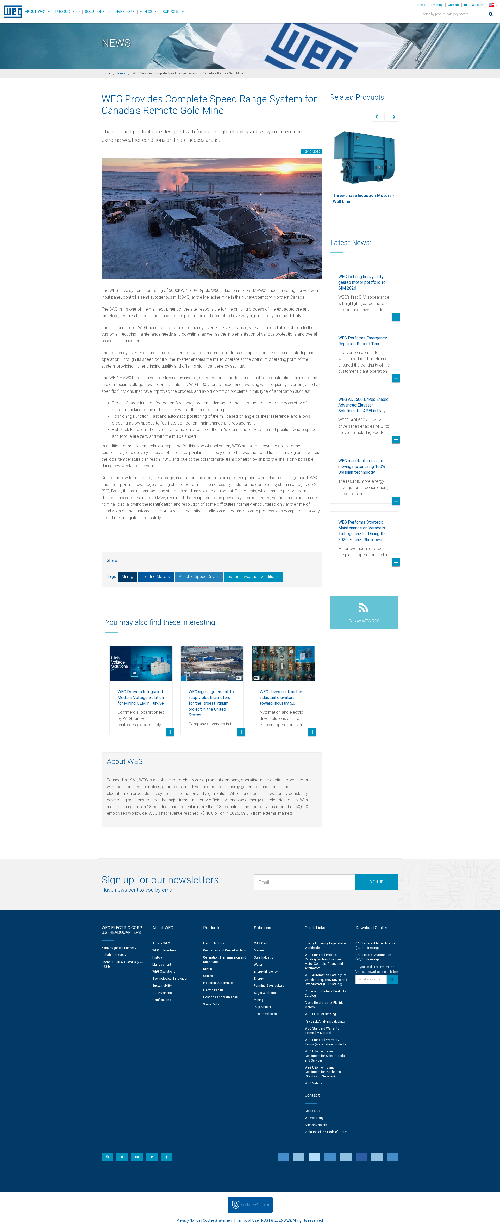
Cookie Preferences (255, 1205)
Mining (127, 576)
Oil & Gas (260, 943)
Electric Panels (213, 990)
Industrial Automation (218, 983)
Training (436, 5)
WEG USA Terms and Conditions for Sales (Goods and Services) (325, 1056)
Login (478, 5)
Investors (125, 12)
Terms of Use (247, 1220)
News (421, 5)
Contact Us (313, 1111)
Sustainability (162, 985)
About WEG (35, 12)
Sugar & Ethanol (265, 993)
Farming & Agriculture (269, 985)
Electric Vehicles (265, 1014)
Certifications (161, 1000)
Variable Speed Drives (199, 576)
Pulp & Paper (262, 1007)
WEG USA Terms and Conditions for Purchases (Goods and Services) (323, 1072)
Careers (453, 5)
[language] (493, 5)
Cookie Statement (218, 1220)
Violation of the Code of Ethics (326, 1132)
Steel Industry (263, 957)
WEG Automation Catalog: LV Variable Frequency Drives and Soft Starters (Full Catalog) (326, 979)
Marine (259, 950)
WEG (11, 11)
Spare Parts (211, 1004)
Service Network (316, 1125)
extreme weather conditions (253, 576)
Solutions (95, 12)
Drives (207, 969)
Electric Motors (156, 576)
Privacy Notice (189, 1220)
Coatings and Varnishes (220, 997)
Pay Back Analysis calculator (325, 1021)
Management (161, 964)
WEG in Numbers (164, 950)
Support (170, 12)
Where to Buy (314, 1118)
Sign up (376, 882)
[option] (141, 686)
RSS (264, 1220)
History (157, 957)
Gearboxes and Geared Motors (224, 950)
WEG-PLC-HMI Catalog (320, 1014)
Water (258, 964)
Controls (209, 976)
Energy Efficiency (266, 971)
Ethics (146, 12)
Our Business (162, 993)
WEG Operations (164, 971)
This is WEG (161, 943)
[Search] (491, 14)
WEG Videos (313, 1083)
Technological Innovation (170, 978)
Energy (259, 978)
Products (65, 12)
